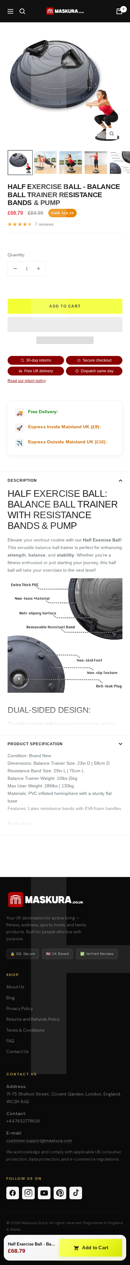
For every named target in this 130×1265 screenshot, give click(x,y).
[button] (65, 324)
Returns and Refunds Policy (33, 1019)
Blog (10, 998)
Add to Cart (94, 1247)
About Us (15, 987)
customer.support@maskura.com (39, 1140)
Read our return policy (27, 381)
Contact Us (17, 1051)
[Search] (22, 11)
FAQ (10, 1041)
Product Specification (35, 744)
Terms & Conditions (25, 1030)
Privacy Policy (19, 1008)
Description (22, 480)
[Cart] (119, 11)
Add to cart (65, 306)
